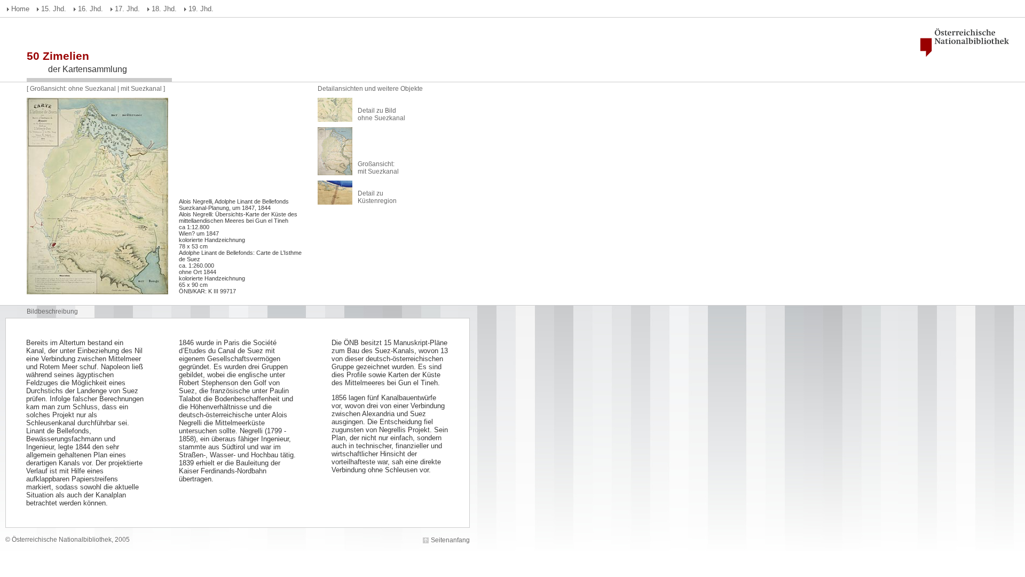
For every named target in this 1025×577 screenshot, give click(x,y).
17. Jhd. (127, 9)
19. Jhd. (201, 9)
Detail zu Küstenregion (377, 197)
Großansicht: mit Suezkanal (378, 167)
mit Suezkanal (141, 88)
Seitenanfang (450, 540)
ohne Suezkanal (92, 88)
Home (20, 9)
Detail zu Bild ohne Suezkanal (381, 114)
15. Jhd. (53, 9)
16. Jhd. (90, 9)
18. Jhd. (164, 9)
